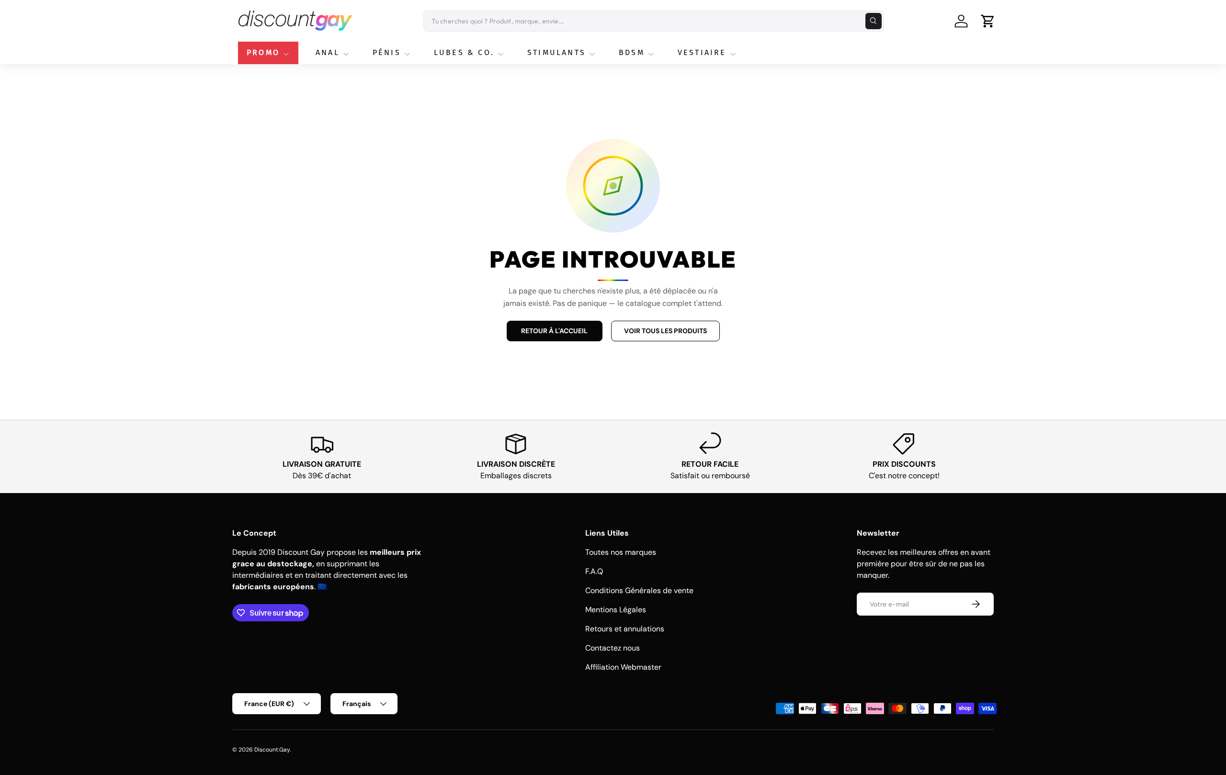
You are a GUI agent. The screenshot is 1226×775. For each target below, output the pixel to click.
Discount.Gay (272, 749)
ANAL (328, 52)
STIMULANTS (556, 52)
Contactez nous (612, 648)
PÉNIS (387, 52)
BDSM (632, 52)
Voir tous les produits (665, 330)
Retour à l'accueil (554, 330)
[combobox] (653, 21)
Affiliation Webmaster (623, 667)
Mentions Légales (615, 610)
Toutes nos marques (620, 552)
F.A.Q (594, 571)
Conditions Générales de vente (639, 590)
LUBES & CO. (464, 52)
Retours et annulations (624, 629)
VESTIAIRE (702, 52)
